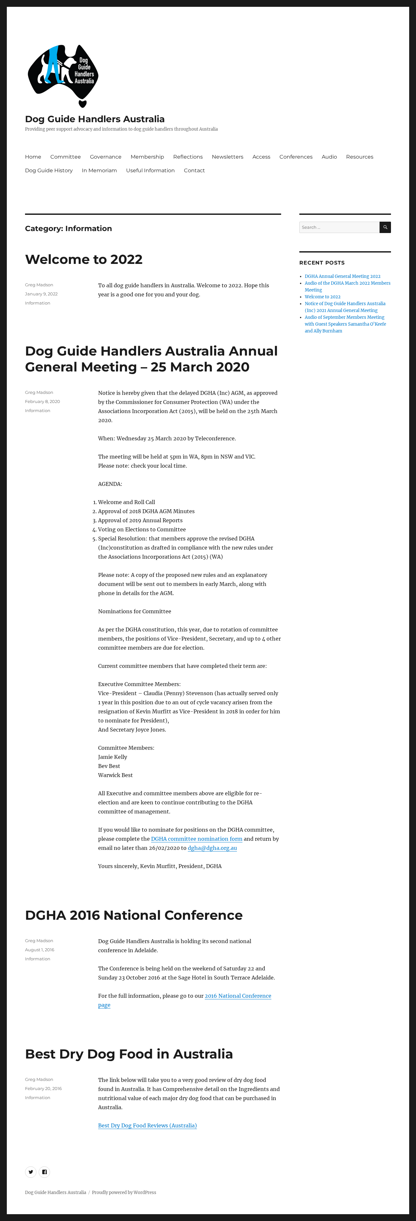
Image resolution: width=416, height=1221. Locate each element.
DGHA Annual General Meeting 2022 (343, 276)
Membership (147, 157)
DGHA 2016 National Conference (134, 915)
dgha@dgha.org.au (212, 848)
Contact (194, 170)
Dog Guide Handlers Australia (95, 118)
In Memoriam (99, 170)
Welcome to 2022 (84, 259)
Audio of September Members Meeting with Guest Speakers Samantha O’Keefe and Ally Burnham (345, 324)
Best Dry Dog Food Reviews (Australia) (147, 1125)
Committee (65, 157)
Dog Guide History (49, 170)
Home (33, 157)
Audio (329, 157)
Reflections (188, 157)
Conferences (296, 157)
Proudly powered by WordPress (124, 1192)
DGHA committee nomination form (196, 839)
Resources (359, 157)
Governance (106, 157)
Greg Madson (39, 284)
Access (261, 157)
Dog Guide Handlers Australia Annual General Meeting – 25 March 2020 (151, 359)
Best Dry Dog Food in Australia (129, 1054)
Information (37, 302)
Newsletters (227, 157)
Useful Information (150, 170)
